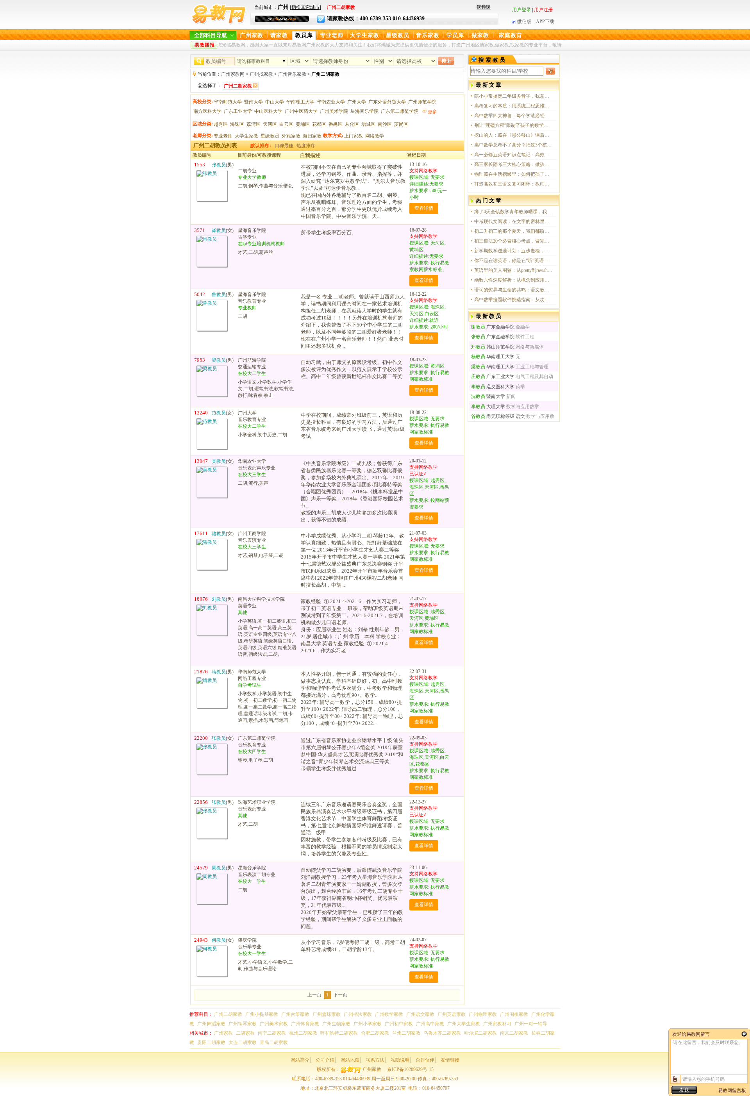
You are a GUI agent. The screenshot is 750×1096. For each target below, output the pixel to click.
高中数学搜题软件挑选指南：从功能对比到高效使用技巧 (513, 299)
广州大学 (356, 102)
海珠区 (237, 124)
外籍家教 (291, 136)
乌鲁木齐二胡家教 (442, 1033)
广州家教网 (233, 74)
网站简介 (300, 1060)
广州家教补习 (497, 1023)
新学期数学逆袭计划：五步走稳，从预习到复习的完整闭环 (513, 250)
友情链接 (450, 1060)
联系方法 (375, 1060)
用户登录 (521, 9)
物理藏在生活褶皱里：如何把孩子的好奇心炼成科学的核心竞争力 (513, 174)
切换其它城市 (305, 7)
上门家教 (353, 136)
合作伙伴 (425, 1060)
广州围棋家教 (514, 1014)
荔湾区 (253, 124)
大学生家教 (364, 35)
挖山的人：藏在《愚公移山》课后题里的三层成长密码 (513, 135)
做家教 (480, 35)
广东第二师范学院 (399, 111)
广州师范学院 (422, 102)
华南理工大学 (300, 102)
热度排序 (305, 145)
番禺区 (336, 124)
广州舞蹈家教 (211, 1023)
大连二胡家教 (243, 1042)
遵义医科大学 (492, 386)
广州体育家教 (305, 1023)
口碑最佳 (284, 145)
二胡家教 (245, 1033)
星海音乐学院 (364, 111)
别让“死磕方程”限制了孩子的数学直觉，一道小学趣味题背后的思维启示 (513, 125)
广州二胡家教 (228, 1014)
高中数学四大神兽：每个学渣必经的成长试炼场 (513, 115)
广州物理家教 (483, 1014)
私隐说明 (400, 1060)
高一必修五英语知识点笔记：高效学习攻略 (513, 154)
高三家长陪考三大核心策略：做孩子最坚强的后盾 (513, 164)
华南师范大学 (228, 102)
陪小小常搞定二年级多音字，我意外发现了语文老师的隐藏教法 (513, 96)
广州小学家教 (368, 1023)
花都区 (319, 124)
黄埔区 (303, 124)
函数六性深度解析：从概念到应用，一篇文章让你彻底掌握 (513, 280)
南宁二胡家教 (272, 1033)
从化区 (352, 124)
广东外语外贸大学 (387, 102)
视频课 (484, 7)
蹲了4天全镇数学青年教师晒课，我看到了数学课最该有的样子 (513, 211)
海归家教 (312, 136)
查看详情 (423, 208)
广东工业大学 (238, 111)
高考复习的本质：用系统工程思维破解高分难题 (513, 106)
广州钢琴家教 (243, 1023)
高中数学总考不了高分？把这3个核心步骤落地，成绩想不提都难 (513, 145)
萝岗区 (401, 124)
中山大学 (274, 102)
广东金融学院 (492, 327)
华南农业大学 (331, 102)
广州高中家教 (430, 1023)
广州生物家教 (336, 1023)
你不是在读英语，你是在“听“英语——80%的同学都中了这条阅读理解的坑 (513, 260)
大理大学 (488, 406)
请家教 (279, 35)
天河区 (270, 124)
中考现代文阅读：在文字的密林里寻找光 (513, 221)
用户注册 (543, 9)
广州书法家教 (358, 1014)
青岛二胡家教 (274, 1042)
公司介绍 (325, 1060)
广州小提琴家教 (261, 1014)
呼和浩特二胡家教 (339, 1033)
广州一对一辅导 (530, 1023)
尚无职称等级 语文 (498, 416)
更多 (432, 111)
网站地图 (350, 1060)
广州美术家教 (274, 1023)
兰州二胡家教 (406, 1033)
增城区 (368, 124)
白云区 (286, 124)
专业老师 (331, 35)
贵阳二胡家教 (211, 1042)
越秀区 (221, 124)
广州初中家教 (399, 1023)
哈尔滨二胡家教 (480, 1033)
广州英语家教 (452, 1014)
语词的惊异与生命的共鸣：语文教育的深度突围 (513, 290)
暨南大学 (253, 102)
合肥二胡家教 (375, 1033)
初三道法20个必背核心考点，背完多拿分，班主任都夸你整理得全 (513, 241)
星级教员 (397, 35)
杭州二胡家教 (303, 1033)
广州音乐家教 (292, 74)
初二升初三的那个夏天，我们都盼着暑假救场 (513, 231)
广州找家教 (261, 74)
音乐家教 (427, 35)
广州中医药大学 (301, 111)
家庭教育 (510, 35)
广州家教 (251, 35)
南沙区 (385, 124)
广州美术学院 (334, 111)
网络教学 (374, 136)
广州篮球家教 (326, 1014)
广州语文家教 (420, 1014)
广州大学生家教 (463, 1023)
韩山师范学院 (492, 347)
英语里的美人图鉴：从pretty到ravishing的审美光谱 (513, 270)
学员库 (455, 35)
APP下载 (545, 21)
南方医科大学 (207, 111)
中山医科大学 (268, 111)
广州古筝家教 (295, 1014)
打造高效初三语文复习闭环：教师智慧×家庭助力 (513, 184)
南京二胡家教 (514, 1033)
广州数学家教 (389, 1014)
